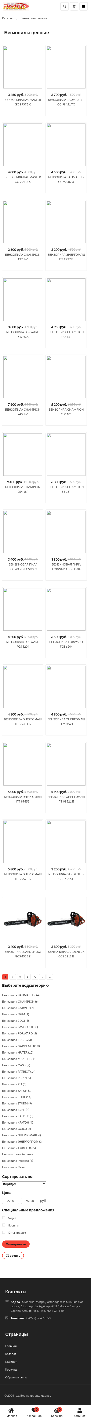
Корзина (57, 1412)
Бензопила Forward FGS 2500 (23, 334)
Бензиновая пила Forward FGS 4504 (66, 567)
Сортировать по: (17, 1176)
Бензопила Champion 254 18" (22, 489)
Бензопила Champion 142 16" (66, 334)
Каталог (10, 1353)
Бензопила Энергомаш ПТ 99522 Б (23, 876)
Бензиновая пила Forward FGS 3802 (22, 567)
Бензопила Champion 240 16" (22, 412)
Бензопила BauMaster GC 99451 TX (66, 102)
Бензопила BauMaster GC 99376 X (23, 102)
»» (49, 977)
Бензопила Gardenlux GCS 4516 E (66, 876)
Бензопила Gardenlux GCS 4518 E (22, 954)
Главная (11, 1415)
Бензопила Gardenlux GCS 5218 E (66, 954)
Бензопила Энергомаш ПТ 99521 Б (66, 799)
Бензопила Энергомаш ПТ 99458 (23, 799)
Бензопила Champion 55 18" (66, 489)
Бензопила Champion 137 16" (22, 257)
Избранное (34, 1412)
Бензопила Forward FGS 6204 (66, 644)
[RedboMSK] (16, 6)
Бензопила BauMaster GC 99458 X (23, 179)
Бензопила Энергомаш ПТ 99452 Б (66, 721)
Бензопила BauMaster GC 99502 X (66, 179)
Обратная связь (16, 1377)
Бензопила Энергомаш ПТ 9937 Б (66, 257)
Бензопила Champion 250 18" (66, 412)
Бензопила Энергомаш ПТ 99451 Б (23, 721)
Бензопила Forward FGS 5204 (23, 644)
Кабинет (79, 1415)
